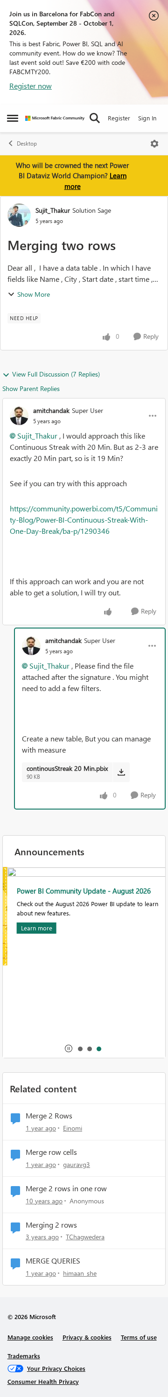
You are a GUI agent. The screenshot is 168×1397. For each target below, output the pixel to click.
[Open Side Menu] (12, 118)
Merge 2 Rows (49, 1115)
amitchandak (51, 410)
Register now (30, 86)
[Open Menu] (154, 143)
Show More (33, 294)
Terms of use (139, 1337)
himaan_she (80, 1273)
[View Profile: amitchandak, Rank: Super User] (19, 415)
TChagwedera (85, 1236)
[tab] (79, 1048)
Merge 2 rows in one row (66, 1188)
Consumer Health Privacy (43, 1381)
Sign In (147, 118)
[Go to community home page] (54, 118)
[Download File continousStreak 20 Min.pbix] (121, 772)
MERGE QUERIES (53, 1260)
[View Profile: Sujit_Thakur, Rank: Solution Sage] (19, 215)
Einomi (72, 1128)
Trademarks (23, 1356)
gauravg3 (76, 1164)
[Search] (94, 118)
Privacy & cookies (87, 1337)
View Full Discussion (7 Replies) (56, 374)
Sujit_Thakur (52, 210)
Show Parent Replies (31, 388)
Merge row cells (51, 1152)
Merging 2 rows (51, 1224)
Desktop (27, 143)
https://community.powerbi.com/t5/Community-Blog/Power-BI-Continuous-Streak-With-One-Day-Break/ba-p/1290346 (84, 519)
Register (119, 118)
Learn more (32, 928)
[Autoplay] (68, 1048)
